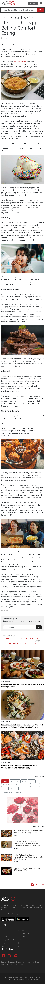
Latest (5, 781)
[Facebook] (3, 956)
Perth (32, 962)
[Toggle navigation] (41, 3)
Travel (32, 781)
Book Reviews (25, 789)
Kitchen (18, 792)
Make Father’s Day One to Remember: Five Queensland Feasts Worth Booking (19, 766)
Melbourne (11, 962)
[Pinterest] (16, 956)
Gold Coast (19, 965)
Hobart (11, 965)
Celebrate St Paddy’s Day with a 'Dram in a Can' (22, 638)
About (3, 931)
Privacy (28, 980)
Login (33, 3)
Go (39, 627)
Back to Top (39, 885)
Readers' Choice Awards (26, 937)
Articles (20, 946)
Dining (27, 785)
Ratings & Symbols (7, 940)
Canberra (4, 965)
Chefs (20, 943)
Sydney (4, 962)
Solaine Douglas (20, 62)
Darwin (37, 962)
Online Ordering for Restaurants (29, 931)
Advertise (4, 934)
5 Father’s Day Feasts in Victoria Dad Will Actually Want (28, 869)
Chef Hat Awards (23, 934)
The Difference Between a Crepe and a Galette (23, 643)
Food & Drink (6, 610)
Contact (4, 943)
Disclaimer (35, 980)
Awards (35, 785)
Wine (24, 781)
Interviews (14, 781)
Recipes (13, 789)
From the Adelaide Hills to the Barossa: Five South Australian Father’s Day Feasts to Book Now (22, 726)
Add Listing (5, 937)
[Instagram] (9, 956)
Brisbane (19, 962)
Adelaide (26, 962)
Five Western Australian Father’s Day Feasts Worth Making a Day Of (22, 685)
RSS (2, 946)
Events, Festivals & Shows (12, 785)
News (5, 789)
